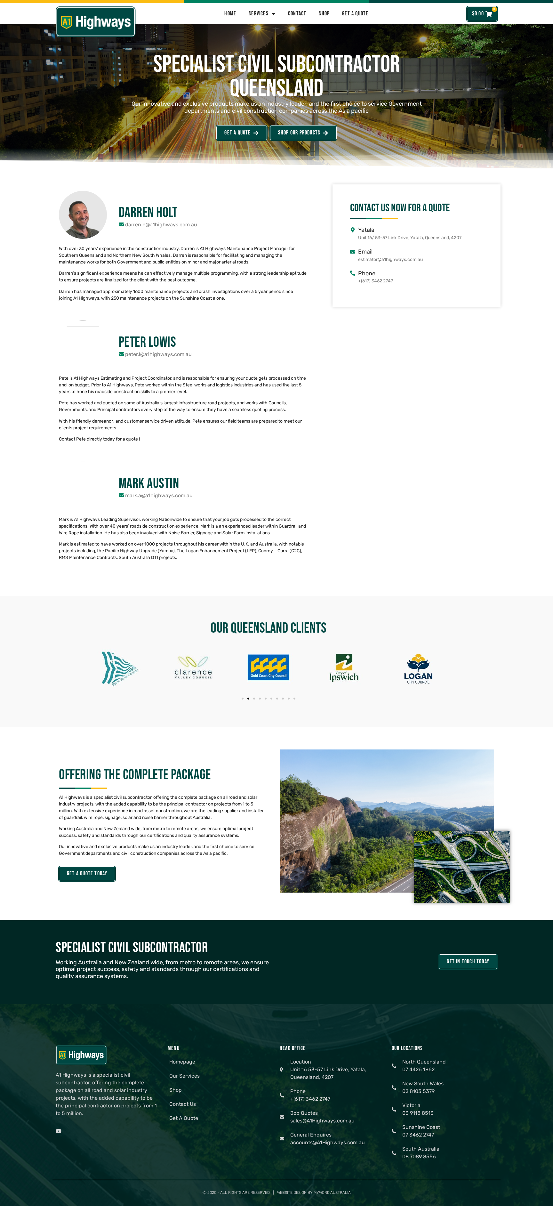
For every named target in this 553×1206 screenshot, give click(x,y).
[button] (243, 699)
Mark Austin (149, 483)
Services (258, 13)
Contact (297, 13)
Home (230, 13)
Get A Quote (355, 13)
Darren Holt (148, 213)
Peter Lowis (147, 342)
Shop (324, 13)
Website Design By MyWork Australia (314, 1192)
